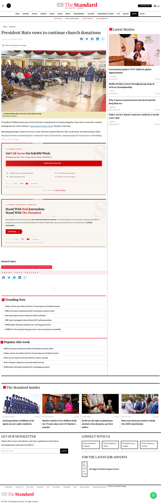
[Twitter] (111, 445)
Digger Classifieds (99, 469)
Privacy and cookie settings (117, 486)
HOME (17, 14)
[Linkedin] (130, 445)
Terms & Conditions (99, 487)
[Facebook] (92, 445)
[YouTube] (150, 445)
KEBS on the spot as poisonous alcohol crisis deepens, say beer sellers (97, 423)
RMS (75, 487)
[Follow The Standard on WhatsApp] (153, 495)
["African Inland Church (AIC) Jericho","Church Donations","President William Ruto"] (26, 267)
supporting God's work (41, 126)
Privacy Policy (84, 487)
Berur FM (102, 19)
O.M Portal (56, 487)
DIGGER (142, 14)
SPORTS (68, 14)
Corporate (8, 487)
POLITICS (34, 14)
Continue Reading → (54, 163)
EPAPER (134, 14)
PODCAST (126, 14)
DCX (48, 487)
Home (5, 27)
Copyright (66, 487)
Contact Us (19, 487)
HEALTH (60, 14)
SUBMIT (64, 451)
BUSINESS (43, 14)
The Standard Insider (23, 387)
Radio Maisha (73, 19)
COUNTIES (26, 14)
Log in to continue (60, 190)
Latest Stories (123, 29)
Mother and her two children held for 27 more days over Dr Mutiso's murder (59, 423)
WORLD (52, 14)
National (12, 27)
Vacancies (40, 487)
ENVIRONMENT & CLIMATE (106, 14)
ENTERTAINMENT (79, 14)
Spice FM (88, 19)
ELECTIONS (91, 14)
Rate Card (30, 487)
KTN (118, 14)
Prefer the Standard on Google (15, 45)
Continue (13, 231)
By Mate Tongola (7, 39)
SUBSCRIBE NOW (145, 5)
